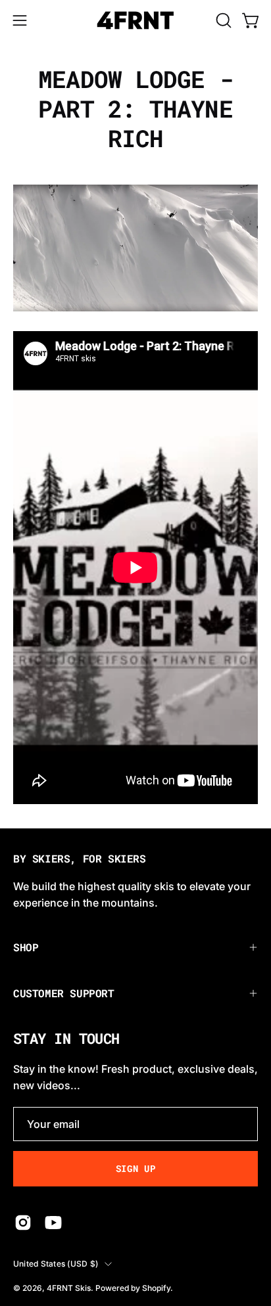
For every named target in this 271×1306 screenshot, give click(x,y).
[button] (222, 20)
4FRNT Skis (69, 1288)
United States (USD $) (55, 1264)
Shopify (156, 1288)
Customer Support (63, 993)
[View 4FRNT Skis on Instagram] (23, 1222)
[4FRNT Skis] (135, 20)
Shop (25, 947)
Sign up (136, 1169)
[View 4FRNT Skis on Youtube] (53, 1222)
